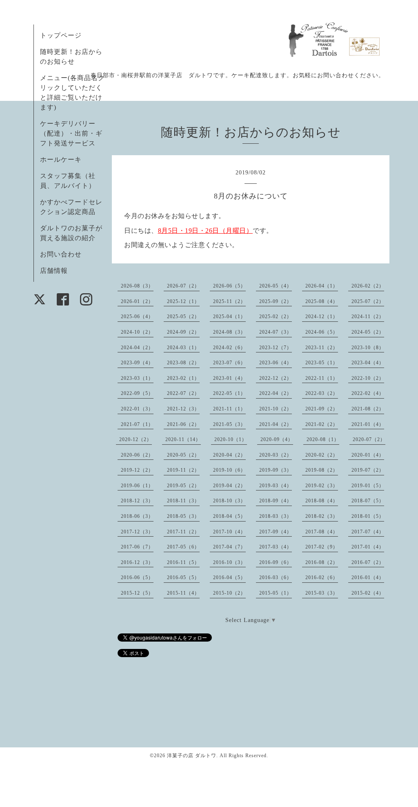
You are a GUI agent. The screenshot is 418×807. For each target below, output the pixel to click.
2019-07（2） (367, 470)
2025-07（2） (367, 301)
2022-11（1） (321, 378)
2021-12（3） (183, 409)
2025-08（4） (321, 301)
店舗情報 (54, 270)
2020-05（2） (183, 455)
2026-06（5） (229, 286)
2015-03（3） (321, 593)
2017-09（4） (275, 532)
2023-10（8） (367, 347)
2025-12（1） (183, 301)
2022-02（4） (367, 393)
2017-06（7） (137, 547)
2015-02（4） (367, 593)
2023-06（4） (275, 363)
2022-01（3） (137, 409)
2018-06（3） (137, 516)
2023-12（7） (275, 347)
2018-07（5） (367, 501)
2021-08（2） (367, 409)
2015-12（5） (137, 593)
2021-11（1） (229, 409)
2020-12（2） (135, 439)
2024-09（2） (183, 332)
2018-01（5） (367, 516)
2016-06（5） (137, 577)
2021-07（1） (137, 424)
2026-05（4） (275, 286)
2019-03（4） (275, 485)
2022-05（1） (229, 393)
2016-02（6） (321, 577)
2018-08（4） (321, 501)
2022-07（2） (183, 393)
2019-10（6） (229, 470)
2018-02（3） (321, 516)
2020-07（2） (369, 439)
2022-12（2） (275, 378)
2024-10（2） (137, 332)
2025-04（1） (229, 316)
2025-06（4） (137, 316)
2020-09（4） (276, 439)
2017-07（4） (367, 532)
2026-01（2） (137, 301)
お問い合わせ (61, 254)
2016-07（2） (367, 562)
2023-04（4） (367, 363)
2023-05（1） (321, 363)
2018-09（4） (275, 501)
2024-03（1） (183, 347)
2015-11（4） (183, 593)
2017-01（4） (367, 547)
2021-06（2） (183, 424)
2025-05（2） (183, 316)
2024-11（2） (367, 316)
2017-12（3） (137, 532)
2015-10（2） (229, 593)
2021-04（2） (275, 424)
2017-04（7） (229, 547)
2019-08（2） (321, 470)
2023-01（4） (229, 378)
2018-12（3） (137, 501)
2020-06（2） (137, 455)
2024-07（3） (275, 332)
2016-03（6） (275, 577)
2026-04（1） (321, 286)
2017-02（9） (321, 547)
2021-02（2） (321, 424)
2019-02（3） (321, 485)
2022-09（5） (137, 393)
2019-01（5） (367, 485)
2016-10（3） (229, 562)
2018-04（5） (229, 516)
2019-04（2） (229, 485)
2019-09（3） (275, 470)
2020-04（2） (229, 455)
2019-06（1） (137, 485)
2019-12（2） (137, 470)
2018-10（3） (229, 501)
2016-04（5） (229, 577)
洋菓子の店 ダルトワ (191, 755)
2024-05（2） (367, 332)
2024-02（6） (229, 347)
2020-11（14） (183, 439)
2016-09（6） (275, 562)
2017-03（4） (275, 547)
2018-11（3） (183, 501)
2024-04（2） (137, 347)
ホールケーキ (61, 159)
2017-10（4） (229, 532)
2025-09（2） (275, 301)
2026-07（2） (183, 286)
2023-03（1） (137, 378)
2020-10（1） (230, 439)
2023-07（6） (229, 363)
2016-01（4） (367, 577)
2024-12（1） (321, 316)
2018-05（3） (183, 516)
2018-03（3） (275, 516)
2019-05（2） (183, 485)
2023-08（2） (183, 363)
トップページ (61, 35)
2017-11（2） (183, 532)
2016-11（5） (183, 562)
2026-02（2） (367, 286)
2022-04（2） (275, 393)
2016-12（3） (137, 562)
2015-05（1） (275, 593)
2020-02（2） (321, 455)
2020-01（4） (367, 455)
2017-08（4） (321, 532)
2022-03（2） (321, 393)
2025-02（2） (275, 316)
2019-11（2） (183, 470)
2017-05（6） (183, 547)
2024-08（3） (229, 332)
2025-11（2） (229, 301)
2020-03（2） (275, 455)
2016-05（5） (183, 577)
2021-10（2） (275, 409)
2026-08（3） (137, 286)
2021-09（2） (321, 409)
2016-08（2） (321, 562)
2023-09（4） (137, 363)
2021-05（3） (229, 424)
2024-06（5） (321, 332)
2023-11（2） (321, 347)
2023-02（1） (183, 378)
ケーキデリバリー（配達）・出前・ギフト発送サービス (71, 133)
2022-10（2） (367, 378)
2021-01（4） (367, 424)
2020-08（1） (323, 439)
